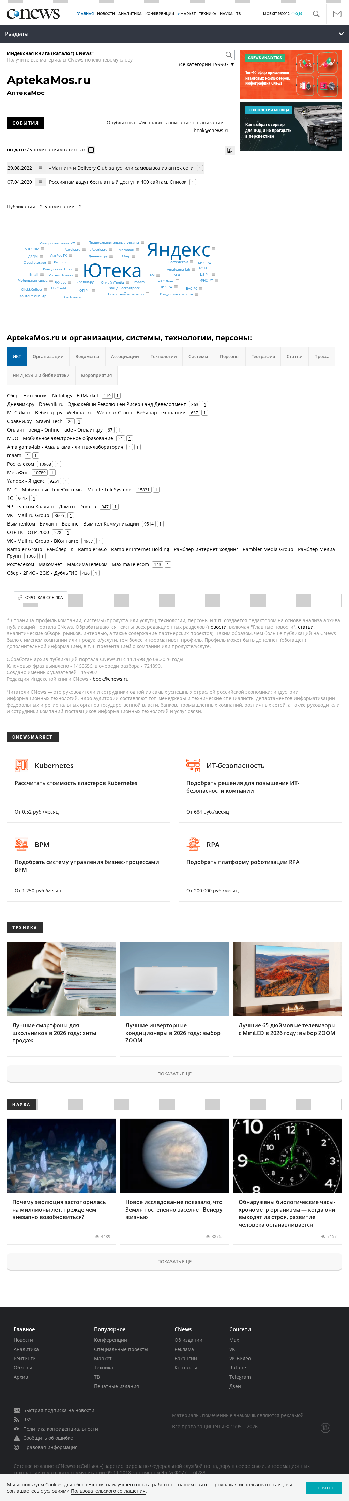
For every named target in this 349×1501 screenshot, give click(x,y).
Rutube (237, 1367)
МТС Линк (165, 280)
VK (232, 1349)
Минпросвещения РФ (57, 243)
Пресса (322, 356)
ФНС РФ (206, 280)
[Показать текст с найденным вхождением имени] (91, 150)
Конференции (110, 1340)
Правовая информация (50, 1447)
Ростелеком (178, 261)
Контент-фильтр (32, 296)
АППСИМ (32, 248)
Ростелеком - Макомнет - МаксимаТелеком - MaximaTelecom (78, 564)
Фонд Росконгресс (124, 288)
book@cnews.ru (212, 130)
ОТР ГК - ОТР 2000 (28, 532)
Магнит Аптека (60, 275)
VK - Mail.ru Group (28, 515)
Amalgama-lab (178, 269)
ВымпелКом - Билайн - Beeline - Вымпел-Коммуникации (73, 523)
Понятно (324, 1487)
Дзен (235, 1386)
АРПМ (33, 256)
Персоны (230, 356)
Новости (23, 1340)
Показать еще (174, 1073)
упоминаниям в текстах (58, 149)
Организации (48, 356)
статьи (306, 627)
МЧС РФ (204, 263)
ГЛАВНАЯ (85, 14)
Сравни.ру (85, 281)
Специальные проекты (121, 1349)
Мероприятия (96, 375)
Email (34, 274)
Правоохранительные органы (114, 242)
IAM (152, 275)
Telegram (240, 1377)
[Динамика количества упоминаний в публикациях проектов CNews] (230, 150)
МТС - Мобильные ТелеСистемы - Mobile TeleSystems (70, 489)
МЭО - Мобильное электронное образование (60, 438)
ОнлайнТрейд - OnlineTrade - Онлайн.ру (55, 429)
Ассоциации (125, 356)
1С (10, 498)
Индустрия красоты (176, 294)
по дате (16, 149)
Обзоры (23, 1367)
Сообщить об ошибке (48, 1438)
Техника (103, 1367)
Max (234, 1340)
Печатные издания (116, 1386)
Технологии (164, 356)
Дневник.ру (98, 256)
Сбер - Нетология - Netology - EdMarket (52, 395)
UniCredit (58, 288)
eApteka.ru (98, 249)
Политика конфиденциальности (60, 1428)
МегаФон (126, 249)
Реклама (184, 1349)
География (263, 356)
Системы (198, 356)
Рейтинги (25, 1358)
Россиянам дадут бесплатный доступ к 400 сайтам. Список (117, 182)
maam (139, 281)
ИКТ (17, 356)
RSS (27, 1419)
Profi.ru (60, 262)
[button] (316, 14)
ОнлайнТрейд (112, 282)
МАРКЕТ (188, 14)
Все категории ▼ (206, 64)
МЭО (178, 275)
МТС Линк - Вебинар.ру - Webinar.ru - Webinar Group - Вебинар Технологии (96, 412)
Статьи (295, 356)
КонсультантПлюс (58, 269)
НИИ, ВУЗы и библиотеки (41, 375)
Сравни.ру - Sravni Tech (35, 421)
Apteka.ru (72, 249)
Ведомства (87, 356)
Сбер (126, 256)
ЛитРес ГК (58, 255)
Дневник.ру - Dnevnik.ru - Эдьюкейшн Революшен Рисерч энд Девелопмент (96, 404)
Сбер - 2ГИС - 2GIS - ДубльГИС (42, 573)
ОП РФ (84, 290)
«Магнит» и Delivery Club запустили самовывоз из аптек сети (121, 168)
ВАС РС (191, 288)
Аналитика (130, 14)
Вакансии (185, 1358)
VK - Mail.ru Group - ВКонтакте (42, 540)
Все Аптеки (72, 297)
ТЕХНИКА (207, 14)
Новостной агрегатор (126, 293)
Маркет (103, 1358)
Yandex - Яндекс (26, 481)
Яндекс (178, 248)
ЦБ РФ (205, 274)
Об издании (188, 1340)
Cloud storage (35, 262)
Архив (21, 1377)
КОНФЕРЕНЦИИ (159, 14)
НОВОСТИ (106, 14)
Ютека (112, 270)
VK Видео (240, 1358)
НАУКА (226, 14)
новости (217, 627)
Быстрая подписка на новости (58, 1410)
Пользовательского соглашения (108, 1491)
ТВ (238, 14)
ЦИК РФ (166, 286)
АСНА (203, 267)
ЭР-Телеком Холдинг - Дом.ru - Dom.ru (51, 506)
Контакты (185, 1367)
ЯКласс (60, 282)
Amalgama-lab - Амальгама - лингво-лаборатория (65, 447)
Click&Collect (31, 289)
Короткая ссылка (43, 597)
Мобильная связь (33, 280)
